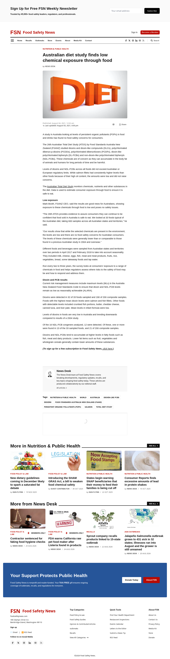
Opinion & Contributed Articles (83, 624)
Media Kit (153, 628)
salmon (88, 407)
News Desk (50, 66)
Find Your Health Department (122, 615)
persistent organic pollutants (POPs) (62, 407)
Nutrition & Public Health (56, 49)
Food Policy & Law (19, 474)
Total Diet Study (104, 407)
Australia (95, 397)
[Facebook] (126, 40)
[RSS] (143, 40)
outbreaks (74, 628)
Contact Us (153, 619)
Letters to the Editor (118, 628)
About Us (152, 615)
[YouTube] (140, 40)
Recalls (90, 532)
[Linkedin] (136, 40)
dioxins (47, 402)
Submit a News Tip (118, 633)
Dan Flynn (18, 492)
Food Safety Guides (78, 619)
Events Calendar (116, 624)
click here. (107, 348)
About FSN (151, 580)
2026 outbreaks (132, 532)
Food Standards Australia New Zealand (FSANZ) (78, 402)
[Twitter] (129, 40)
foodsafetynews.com (18, 616)
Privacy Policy (154, 624)
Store (151, 633)
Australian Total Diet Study (60, 186)
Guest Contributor (60, 489)
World (83, 397)
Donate (152, 637)
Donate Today (131, 580)
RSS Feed (113, 637)
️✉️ (14, 632)
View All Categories (78, 637)
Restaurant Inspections (119, 619)
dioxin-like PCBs (111, 397)
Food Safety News (87, 655)
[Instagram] (133, 40)
